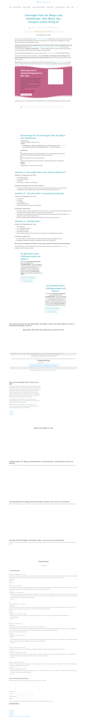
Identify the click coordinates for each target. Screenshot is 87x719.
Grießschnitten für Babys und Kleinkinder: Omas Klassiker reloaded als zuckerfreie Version (41, 462)
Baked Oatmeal (64, 246)
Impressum (11, 710)
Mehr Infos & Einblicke (27, 91)
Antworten (11, 582)
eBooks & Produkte (59, 7)
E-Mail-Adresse (12, 696)
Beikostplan (37, 595)
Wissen (68, 7)
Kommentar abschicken (14, 703)
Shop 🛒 (73, 7)
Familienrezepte (50, 7)
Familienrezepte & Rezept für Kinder (43, 31)
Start (10, 7)
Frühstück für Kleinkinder (41, 39)
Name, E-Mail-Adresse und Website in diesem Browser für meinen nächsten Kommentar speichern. (32, 701)
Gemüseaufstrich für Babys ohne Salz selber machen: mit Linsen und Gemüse (39, 502)
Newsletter (11, 714)
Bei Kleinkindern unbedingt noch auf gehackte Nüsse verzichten (45, 46)
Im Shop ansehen (26, 94)
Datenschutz (11, 711)
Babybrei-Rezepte (27, 7)
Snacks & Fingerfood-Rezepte (38, 7)
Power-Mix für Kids (51, 53)
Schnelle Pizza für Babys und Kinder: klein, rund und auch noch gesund (36, 540)
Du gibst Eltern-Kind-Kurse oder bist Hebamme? (19, 716)
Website (11, 698)
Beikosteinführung (17, 7)
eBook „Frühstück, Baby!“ (60, 62)
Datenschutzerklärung (51, 370)
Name (10, 694)
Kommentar (12, 691)
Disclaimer (11, 713)
